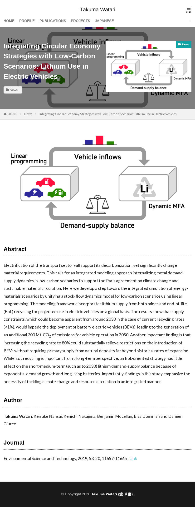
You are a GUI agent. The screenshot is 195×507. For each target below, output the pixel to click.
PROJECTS (80, 21)
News (14, 90)
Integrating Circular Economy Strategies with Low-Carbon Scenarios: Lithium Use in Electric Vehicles (107, 114)
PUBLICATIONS (52, 21)
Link (133, 458)
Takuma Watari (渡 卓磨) (112, 494)
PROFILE (27, 21)
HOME (9, 21)
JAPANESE (104, 21)
